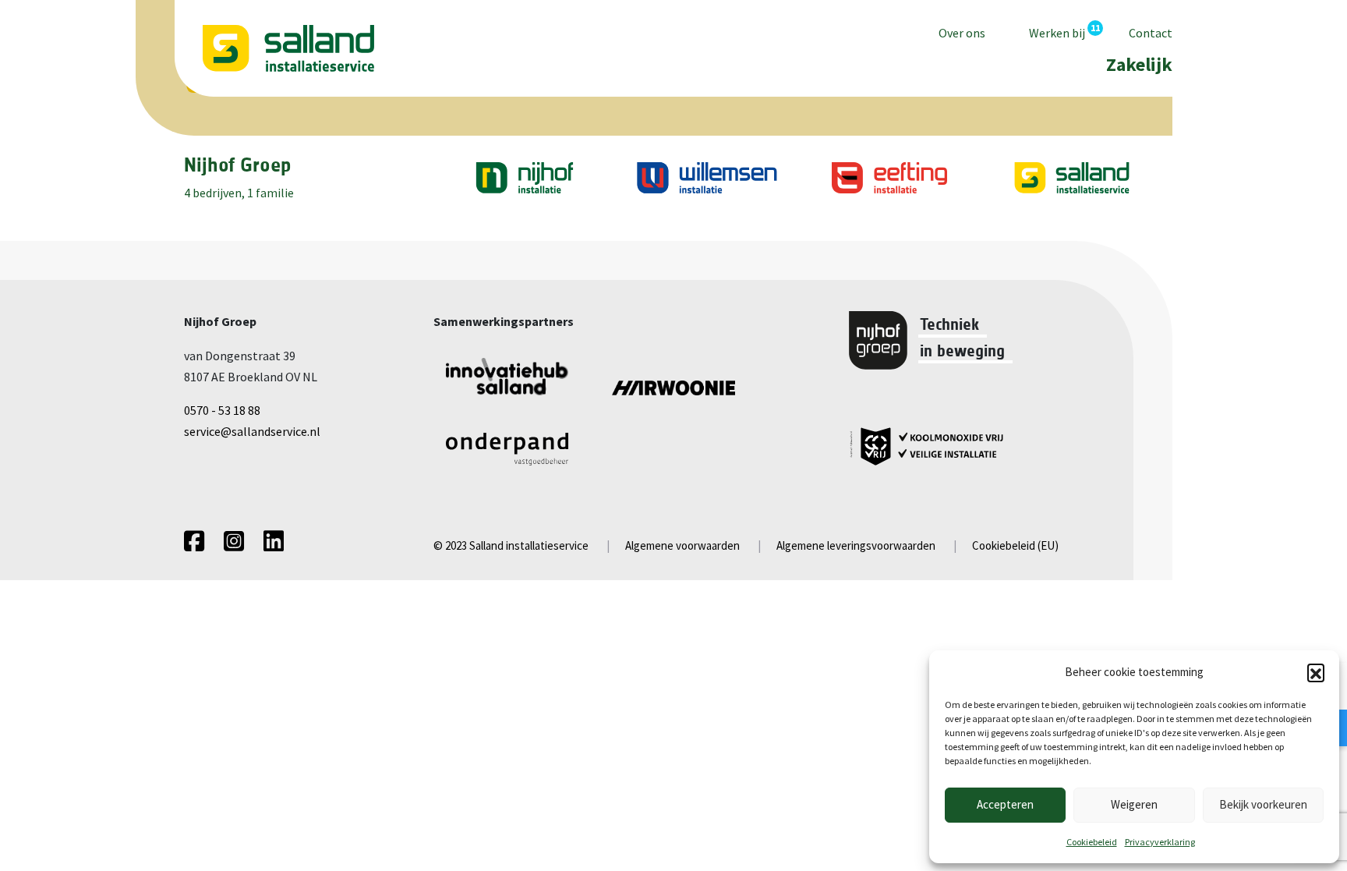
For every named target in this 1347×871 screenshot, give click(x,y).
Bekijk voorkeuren (1263, 804)
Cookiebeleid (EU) (1015, 545)
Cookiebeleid (1091, 842)
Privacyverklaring (1160, 842)
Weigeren (1134, 804)
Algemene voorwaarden (682, 545)
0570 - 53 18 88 (222, 410)
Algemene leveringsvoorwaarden (855, 545)
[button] (1316, 672)
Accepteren (1005, 804)
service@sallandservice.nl (252, 431)
